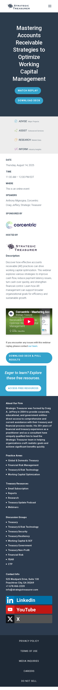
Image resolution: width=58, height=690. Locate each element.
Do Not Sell (29, 681)
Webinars (13, 507)
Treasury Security (17, 531)
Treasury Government (20, 545)
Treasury (13, 522)
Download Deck (29, 100)
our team (32, 346)
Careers (29, 671)
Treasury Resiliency (19, 536)
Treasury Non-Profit (19, 550)
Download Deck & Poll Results (25, 357)
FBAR (11, 559)
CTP (10, 564)
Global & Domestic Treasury (23, 460)
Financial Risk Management (23, 465)
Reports (12, 493)
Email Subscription (18, 488)
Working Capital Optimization (24, 474)
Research (13, 497)
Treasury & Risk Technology (23, 469)
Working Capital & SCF (20, 540)
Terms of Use (29, 651)
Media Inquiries (29, 661)
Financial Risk (15, 554)
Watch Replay (28, 90)
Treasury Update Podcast (22, 502)
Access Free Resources (23, 388)
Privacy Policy (29, 641)
